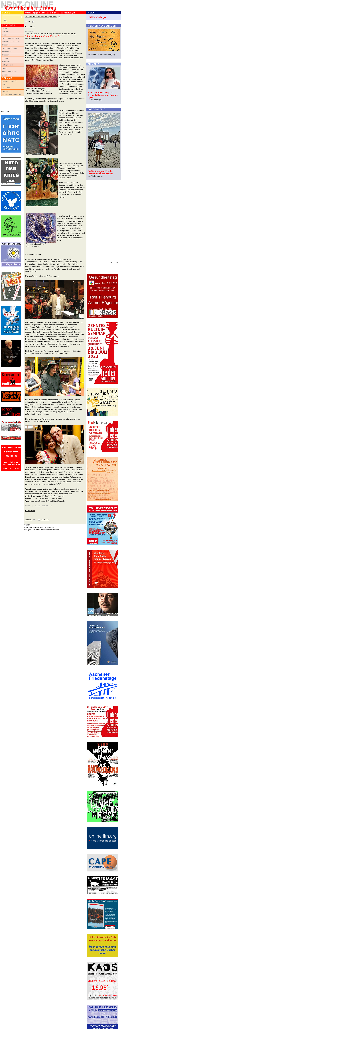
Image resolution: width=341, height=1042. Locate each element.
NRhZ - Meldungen (97, 17)
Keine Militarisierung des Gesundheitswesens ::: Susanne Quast (103, 95)
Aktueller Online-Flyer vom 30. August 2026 (41, 17)
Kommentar (7, 51)
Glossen (5, 55)
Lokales (5, 31)
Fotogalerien (7, 65)
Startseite (28, 520)
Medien (5, 58)
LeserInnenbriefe (9, 81)
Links (4, 84)
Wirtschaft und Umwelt (11, 41)
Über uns (6, 88)
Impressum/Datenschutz (12, 94)
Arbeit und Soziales (10, 38)
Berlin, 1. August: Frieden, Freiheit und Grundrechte (100, 172)
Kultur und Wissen (10, 71)
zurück (27, 21)
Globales (6, 45)
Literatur (5, 75)
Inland (4, 35)
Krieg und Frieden (9, 48)
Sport (4, 68)
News (4, 28)
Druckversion (30, 26)
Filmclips (6, 61)
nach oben (45, 520)
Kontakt (5, 91)
